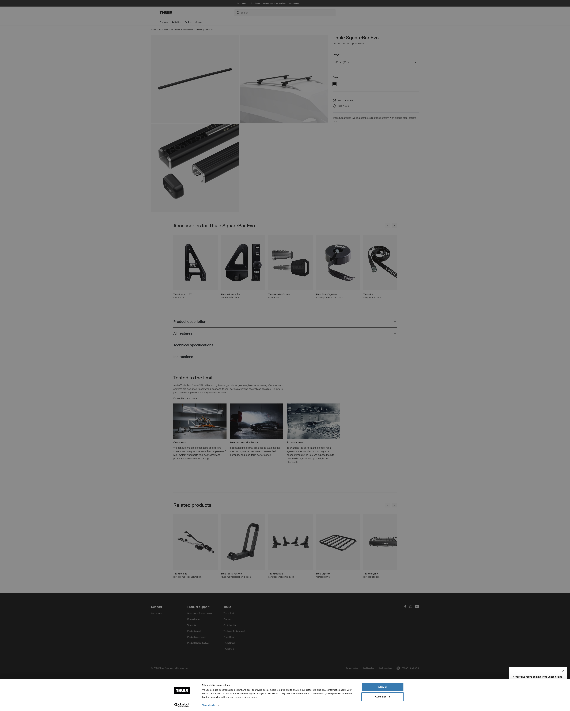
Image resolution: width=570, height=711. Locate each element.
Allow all (382, 687)
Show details (208, 705)
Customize (380, 696)
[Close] (563, 670)
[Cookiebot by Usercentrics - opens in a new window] (182, 705)
